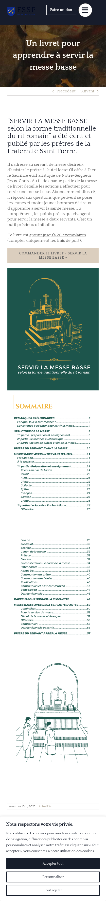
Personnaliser (53, 877)
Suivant (87, 91)
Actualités (45, 806)
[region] (53, 858)
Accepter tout (53, 864)
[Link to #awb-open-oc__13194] (85, 10)
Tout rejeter (53, 890)
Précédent (66, 91)
